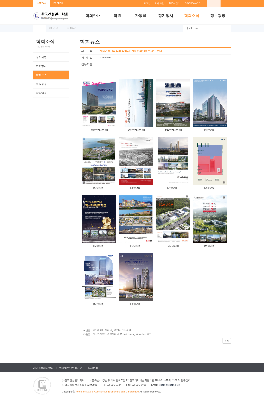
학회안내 (93, 15)
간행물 (140, 15)
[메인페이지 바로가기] (39, 28)
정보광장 (217, 15)
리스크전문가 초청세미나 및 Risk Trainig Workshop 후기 (122, 334)
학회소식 (191, 15)
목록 (226, 341)
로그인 (146, 3)
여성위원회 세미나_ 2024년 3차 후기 (111, 330)
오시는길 (93, 367)
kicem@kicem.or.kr (169, 384)
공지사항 (41, 57)
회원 (117, 15)
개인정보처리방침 (43, 367)
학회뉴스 (41, 75)
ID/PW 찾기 (174, 3)
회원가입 (159, 3)
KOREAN (41, 3)
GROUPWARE (192, 3)
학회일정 (41, 93)
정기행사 (165, 15)
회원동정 (41, 84)
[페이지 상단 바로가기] (225, 28)
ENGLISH (58, 3)
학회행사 (41, 66)
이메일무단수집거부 (70, 367)
